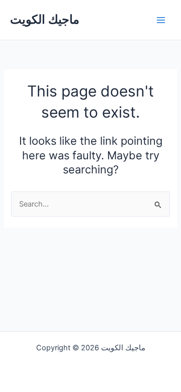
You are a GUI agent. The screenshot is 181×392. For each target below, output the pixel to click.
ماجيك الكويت (44, 19)
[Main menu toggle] (161, 20)
